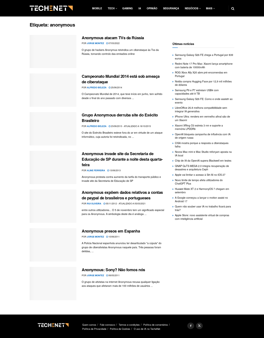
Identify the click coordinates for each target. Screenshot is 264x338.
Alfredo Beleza (96, 87)
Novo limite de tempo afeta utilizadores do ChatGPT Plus (199, 181)
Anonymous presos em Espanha (111, 231)
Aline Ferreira (96, 170)
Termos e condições (129, 324)
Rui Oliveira (94, 203)
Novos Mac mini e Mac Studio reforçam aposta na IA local (203, 153)
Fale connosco (107, 324)
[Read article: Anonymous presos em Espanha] (53, 245)
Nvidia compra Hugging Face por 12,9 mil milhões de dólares (203, 83)
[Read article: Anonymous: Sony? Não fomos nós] (53, 283)
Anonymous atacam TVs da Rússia (113, 37)
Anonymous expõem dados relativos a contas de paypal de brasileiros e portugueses (122, 195)
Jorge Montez (95, 43)
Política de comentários (155, 324)
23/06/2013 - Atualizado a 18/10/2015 (130, 126)
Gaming (127, 8)
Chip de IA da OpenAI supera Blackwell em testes (203, 160)
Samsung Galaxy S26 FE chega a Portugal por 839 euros (204, 56)
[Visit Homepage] (51, 8)
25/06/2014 (116, 87)
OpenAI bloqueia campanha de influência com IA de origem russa (202, 136)
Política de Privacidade (94, 328)
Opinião (152, 8)
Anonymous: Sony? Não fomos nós (113, 269)
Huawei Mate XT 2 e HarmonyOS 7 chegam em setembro (202, 190)
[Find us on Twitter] (199, 326)
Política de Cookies (120, 328)
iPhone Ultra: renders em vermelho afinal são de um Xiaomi (202, 118)
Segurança (171, 8)
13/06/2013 (115, 170)
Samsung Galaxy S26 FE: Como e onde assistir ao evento (204, 100)
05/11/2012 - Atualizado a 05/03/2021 (125, 203)
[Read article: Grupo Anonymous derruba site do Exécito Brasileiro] (53, 128)
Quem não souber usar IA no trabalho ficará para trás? (203, 208)
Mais (209, 8)
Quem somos (89, 324)
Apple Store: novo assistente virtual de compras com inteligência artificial (202, 216)
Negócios (191, 8)
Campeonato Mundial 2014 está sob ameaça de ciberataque (121, 79)
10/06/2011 (114, 236)
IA (139, 8)
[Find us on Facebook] (190, 326)
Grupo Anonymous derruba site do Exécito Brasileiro (120, 117)
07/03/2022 (114, 43)
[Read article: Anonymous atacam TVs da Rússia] (53, 51)
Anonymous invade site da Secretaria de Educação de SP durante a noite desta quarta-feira (122, 159)
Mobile (97, 8)
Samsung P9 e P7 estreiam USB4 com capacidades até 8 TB (197, 91)
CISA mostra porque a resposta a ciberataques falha (201, 144)
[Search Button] (232, 8)
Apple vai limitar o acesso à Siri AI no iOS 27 (200, 174)
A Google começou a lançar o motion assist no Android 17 (201, 199)
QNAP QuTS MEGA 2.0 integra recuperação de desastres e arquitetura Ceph (202, 167)
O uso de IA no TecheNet (147, 328)
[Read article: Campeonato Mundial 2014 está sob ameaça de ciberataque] (53, 90)
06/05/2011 (114, 275)
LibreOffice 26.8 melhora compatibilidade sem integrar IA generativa (201, 109)
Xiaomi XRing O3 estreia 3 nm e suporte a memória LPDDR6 (199, 127)
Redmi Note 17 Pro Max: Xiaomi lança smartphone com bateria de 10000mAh (204, 65)
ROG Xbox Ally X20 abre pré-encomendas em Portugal (201, 74)
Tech (111, 8)
